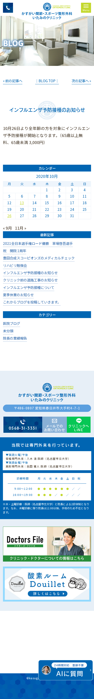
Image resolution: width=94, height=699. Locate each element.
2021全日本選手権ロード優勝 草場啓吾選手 (38, 243)
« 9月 (7, 228)
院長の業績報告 (15, 338)
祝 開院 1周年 (14, 250)
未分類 (8, 330)
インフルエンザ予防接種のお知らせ (30, 272)
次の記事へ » (81, 80)
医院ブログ (11, 323)
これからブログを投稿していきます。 (32, 301)
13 (22, 202)
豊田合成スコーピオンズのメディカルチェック (39, 257)
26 (9, 215)
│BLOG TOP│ (47, 80)
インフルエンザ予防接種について (28, 287)
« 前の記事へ (12, 80)
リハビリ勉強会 (15, 265)
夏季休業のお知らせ (18, 294)
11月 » (20, 228)
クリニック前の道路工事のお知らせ (30, 279)
